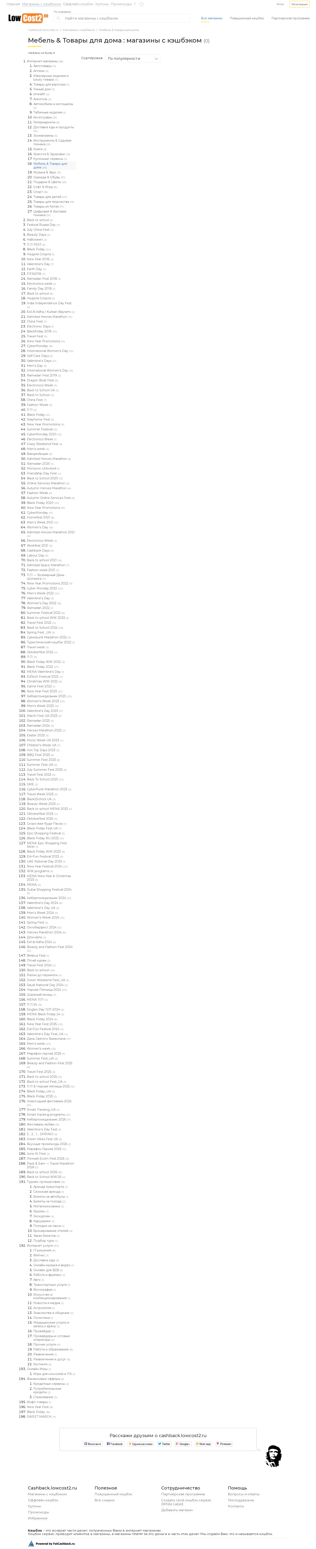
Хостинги (42, 1364)
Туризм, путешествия (46, 1182)
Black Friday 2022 (43, 667)
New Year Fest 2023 (45, 691)
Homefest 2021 (40, 517)
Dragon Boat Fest (42, 380)
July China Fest (40, 230)
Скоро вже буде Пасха (47, 824)
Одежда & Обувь (49, 177)
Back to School (40, 395)
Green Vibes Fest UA (44, 1139)
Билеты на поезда (49, 1201)
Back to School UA (43, 390)
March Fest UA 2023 (44, 716)
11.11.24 (34, 1004)
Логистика (43, 1318)
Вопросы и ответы (243, 1494)
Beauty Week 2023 (43, 804)
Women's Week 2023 (46, 701)
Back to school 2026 (44, 1172)
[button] (300, 4)
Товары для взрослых (51, 84)
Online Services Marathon (48, 483)
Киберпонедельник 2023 (49, 696)
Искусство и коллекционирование (51, 1296)
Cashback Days (40, 550)
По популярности (124, 59)
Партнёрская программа (183, 1494)
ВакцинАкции (39, 454)
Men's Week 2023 (43, 706)
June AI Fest (38, 1154)
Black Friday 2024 (42, 1019)
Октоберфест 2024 (44, 927)
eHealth (41, 94)
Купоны (102, 4)
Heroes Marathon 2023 (46, 730)
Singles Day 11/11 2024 (45, 1009)
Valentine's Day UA (43, 908)
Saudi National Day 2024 (47, 985)
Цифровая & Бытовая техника (49, 213)
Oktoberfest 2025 (42, 819)
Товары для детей (50, 197)
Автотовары (44, 66)
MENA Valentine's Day (45, 672)
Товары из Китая (48, 206)
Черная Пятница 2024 (47, 990)
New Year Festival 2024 (47, 866)
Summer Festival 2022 (46, 613)
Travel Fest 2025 (41, 1072)
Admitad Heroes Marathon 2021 (51, 534)
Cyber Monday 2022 (45, 588)
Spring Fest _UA (41, 632)
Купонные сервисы (50, 159)
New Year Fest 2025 (45, 1024)
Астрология (44, 1308)
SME (32, 784)
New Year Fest (40, 1407)
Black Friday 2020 (43, 503)
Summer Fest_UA (42, 1058)
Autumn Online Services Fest (51, 498)
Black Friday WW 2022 (46, 662)
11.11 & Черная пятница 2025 (51, 1086)
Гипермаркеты (46, 122)
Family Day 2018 (41, 289)
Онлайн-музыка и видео (53, 1265)
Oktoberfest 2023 (42, 814)
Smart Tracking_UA (43, 1110)
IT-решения (44, 1250)
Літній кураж (39, 960)
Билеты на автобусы (50, 1197)
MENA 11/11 (37, 1000)
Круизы (41, 1211)
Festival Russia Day (43, 225)
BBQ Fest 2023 (40, 755)
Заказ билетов (46, 1236)
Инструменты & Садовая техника (52, 142)
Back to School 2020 (45, 478)
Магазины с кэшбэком (41, 4)
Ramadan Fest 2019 (44, 375)
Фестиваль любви (43, 1124)
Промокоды (121, 4)
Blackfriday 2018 (42, 331)
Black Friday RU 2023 (45, 838)
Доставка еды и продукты (53, 129)
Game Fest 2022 (41, 686)
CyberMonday (40, 346)
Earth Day (36, 269)
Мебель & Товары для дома (119, 30)
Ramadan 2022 (40, 608)
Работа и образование (53, 1349)
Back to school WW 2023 (48, 618)
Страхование (45, 1397)
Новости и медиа (48, 1303)
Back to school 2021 (44, 560)
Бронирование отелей (52, 1231)
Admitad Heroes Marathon (49, 317)
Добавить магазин (177, 1510)
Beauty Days (38, 235)
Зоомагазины (45, 136)
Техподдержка (241, 1500)
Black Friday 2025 (42, 1096)
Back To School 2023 (45, 779)
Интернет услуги (43, 1246)
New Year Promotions (46, 341)
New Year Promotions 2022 (49, 583)
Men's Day (37, 366)
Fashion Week (39, 405)
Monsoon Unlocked (43, 468)
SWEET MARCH (41, 1417)
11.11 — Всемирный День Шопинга (45, 577)
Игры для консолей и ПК (54, 1374)
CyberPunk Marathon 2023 (49, 789)
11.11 (32, 410)
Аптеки (41, 71)
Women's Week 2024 (45, 917)
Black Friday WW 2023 (46, 851)
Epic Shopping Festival (46, 833)
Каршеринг (43, 1221)
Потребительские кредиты (47, 1390)
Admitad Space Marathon (48, 565)
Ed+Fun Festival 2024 (45, 1029)
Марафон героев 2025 (46, 1053)
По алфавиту (62, 12)
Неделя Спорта (40, 254)
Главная (13, 4)
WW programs (40, 871)
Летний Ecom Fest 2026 (48, 1159)
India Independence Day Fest (49, 305)
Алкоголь (42, 99)
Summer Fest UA (42, 765)
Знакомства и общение (53, 1313)
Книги (40, 149)
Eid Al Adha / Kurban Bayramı (51, 312)
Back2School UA (41, 799)
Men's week (38, 449)
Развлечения (45, 1354)
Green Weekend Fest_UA (48, 980)
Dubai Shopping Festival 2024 (49, 891)
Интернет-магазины (45, 61)
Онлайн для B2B (48, 1270)
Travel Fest (37, 336)
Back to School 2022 (45, 628)
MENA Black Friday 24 (45, 1014)
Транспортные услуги (51, 1285)
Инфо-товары (39, 1402)
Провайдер (44, 1331)
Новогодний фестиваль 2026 (49, 1103)
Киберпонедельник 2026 (49, 1119)
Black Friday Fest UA (44, 828)
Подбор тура (45, 1241)
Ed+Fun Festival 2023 (45, 856)
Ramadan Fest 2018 (44, 279)
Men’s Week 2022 (43, 593)
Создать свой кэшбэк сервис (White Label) (186, 1502)
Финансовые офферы (45, 1379)
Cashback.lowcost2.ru (43, 30)
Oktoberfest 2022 (42, 652)
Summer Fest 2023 (43, 760)
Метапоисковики (48, 1206)
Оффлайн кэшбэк (78, 4)
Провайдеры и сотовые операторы (51, 1338)
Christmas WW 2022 (44, 681)
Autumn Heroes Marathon (49, 488)
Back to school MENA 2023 (49, 809)
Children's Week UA (43, 745)
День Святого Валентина (49, 1039)
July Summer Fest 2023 (47, 770)
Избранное (38, 1518)
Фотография (44, 1290)
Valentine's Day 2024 (45, 903)
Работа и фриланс (49, 1275)
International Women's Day (50, 351)
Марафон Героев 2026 (46, 1149)
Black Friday (39, 249)
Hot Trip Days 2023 (43, 750)
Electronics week (41, 284)
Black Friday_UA (41, 1091)
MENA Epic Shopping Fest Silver (47, 845)
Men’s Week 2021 (42, 522)
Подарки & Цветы (49, 182)
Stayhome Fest (40, 419)
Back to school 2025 (44, 1077)
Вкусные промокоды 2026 (49, 1144)
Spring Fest (37, 922)
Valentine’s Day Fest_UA (47, 1034)
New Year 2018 (40, 259)
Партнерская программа (291, 18)
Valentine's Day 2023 (45, 711)
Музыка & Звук (47, 172)
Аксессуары (45, 117)
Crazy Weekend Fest (44, 444)
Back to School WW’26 (46, 1177)
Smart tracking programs (49, 1114)
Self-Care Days (40, 356)
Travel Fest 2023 (41, 775)
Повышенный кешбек (247, 18)
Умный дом (44, 89)
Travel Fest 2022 (41, 623)
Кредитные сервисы (51, 1384)
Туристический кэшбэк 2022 (51, 642)
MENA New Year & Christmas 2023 (49, 878)
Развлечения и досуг (51, 1359)
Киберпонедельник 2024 (49, 898)
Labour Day (37, 555)
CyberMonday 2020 (44, 434)
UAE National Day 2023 (46, 861)
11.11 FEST (36, 244)
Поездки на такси (48, 1226)
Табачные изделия (49, 112)
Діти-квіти (36, 937)
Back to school (40, 220)
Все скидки (104, 1500)
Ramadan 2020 (40, 464)
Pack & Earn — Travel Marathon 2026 (50, 1165)
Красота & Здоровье (51, 154)
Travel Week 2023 (42, 794)
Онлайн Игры (39, 1369)
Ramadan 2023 (40, 721)
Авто (38, 1280)
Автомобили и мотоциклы (53, 105)
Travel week (38, 647)
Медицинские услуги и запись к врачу (51, 1324)
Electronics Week (42, 385)
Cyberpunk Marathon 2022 (49, 637)
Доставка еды (46, 1260)
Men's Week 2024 (42, 913)
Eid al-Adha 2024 (41, 942)
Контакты (236, 1506)
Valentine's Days (41, 361)
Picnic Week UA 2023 (45, 740)
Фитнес (41, 1255)
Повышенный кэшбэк (113, 1494)
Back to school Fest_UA (46, 1082)
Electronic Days (40, 326)
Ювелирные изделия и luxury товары (51, 77)
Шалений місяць (41, 995)
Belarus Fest (38, 955)
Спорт (40, 192)
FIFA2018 (36, 274)
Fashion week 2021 (43, 570)
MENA (34, 885)
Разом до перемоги (44, 975)
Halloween (37, 240)
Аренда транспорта (50, 1187)
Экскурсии (43, 1216)
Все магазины (211, 18)
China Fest (37, 321)
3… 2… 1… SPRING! (42, 1134)
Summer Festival (42, 429)
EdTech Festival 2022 (45, 677)
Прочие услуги (46, 1344)
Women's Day (40, 527)
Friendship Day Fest (44, 473)
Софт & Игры (45, 187)
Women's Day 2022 (44, 603)
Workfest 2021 (39, 545)
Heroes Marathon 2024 (46, 932)
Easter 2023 (38, 735)
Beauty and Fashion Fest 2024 (50, 948)
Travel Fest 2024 (41, 965)
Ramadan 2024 (40, 726)
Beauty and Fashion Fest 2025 (49, 1065)
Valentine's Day (40, 264)
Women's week (41, 1049)
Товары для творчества (53, 202)
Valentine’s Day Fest (44, 1129)
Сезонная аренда (48, 1192)
